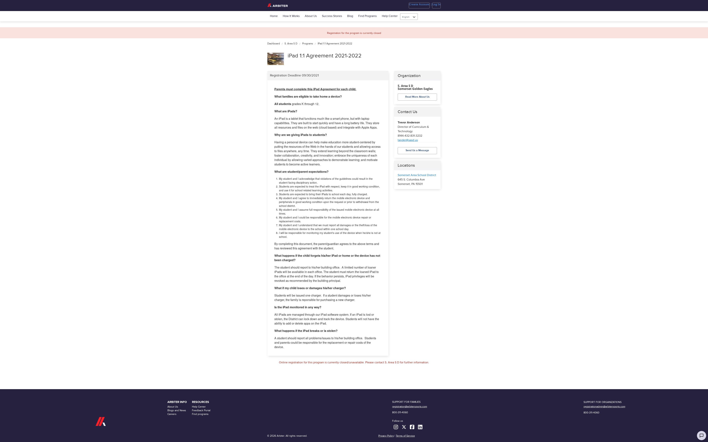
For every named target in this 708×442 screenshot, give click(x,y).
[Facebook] (412, 426)
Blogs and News (176, 410)
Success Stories (332, 16)
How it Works (291, 16)
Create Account (419, 4)
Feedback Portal (201, 410)
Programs (307, 44)
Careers (171, 414)
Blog (350, 16)
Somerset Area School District (417, 175)
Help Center (390, 16)
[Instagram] (396, 426)
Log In (436, 4)
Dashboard (273, 44)
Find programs (367, 16)
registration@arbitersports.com (409, 406)
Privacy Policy (386, 435)
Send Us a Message (417, 150)
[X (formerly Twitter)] (404, 426)
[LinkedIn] (420, 426)
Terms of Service (405, 435)
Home (274, 16)
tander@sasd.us (408, 140)
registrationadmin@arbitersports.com (604, 406)
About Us (311, 16)
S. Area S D (290, 44)
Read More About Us (417, 96)
